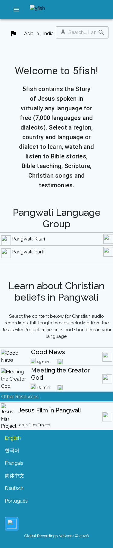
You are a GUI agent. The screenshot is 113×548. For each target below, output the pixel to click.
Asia (28, 33)
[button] (16, 9)
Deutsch (14, 488)
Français (14, 463)
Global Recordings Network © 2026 (56, 536)
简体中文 (14, 476)
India (48, 33)
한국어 (12, 450)
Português (16, 501)
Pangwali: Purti (28, 252)
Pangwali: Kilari (28, 239)
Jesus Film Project (33, 425)
